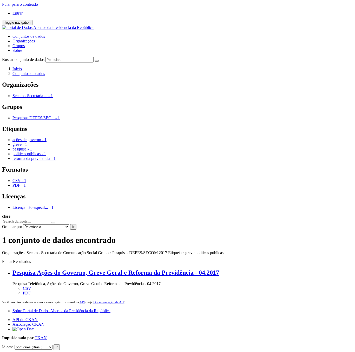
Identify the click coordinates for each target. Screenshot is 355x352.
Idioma (8, 347)
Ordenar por (12, 226)
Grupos (18, 45)
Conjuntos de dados (28, 36)
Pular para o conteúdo (20, 4)
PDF (27, 293)
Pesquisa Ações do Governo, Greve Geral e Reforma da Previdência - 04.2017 (115, 272)
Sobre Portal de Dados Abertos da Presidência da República (61, 311)
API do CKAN (25, 319)
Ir (73, 227)
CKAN (41, 338)
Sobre (17, 50)
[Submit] (97, 61)
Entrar (17, 13)
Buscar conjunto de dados (23, 59)
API (82, 302)
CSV (27, 288)
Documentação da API (108, 302)
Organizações (23, 41)
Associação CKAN (28, 324)
